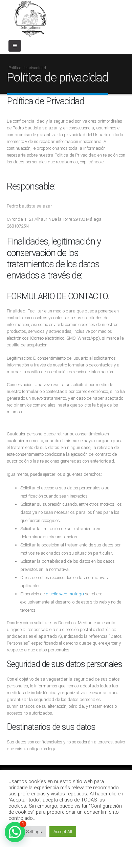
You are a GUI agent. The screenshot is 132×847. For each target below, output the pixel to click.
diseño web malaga (65, 593)
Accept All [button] (62, 831)
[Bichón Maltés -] (30, 18)
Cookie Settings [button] (27, 831)
